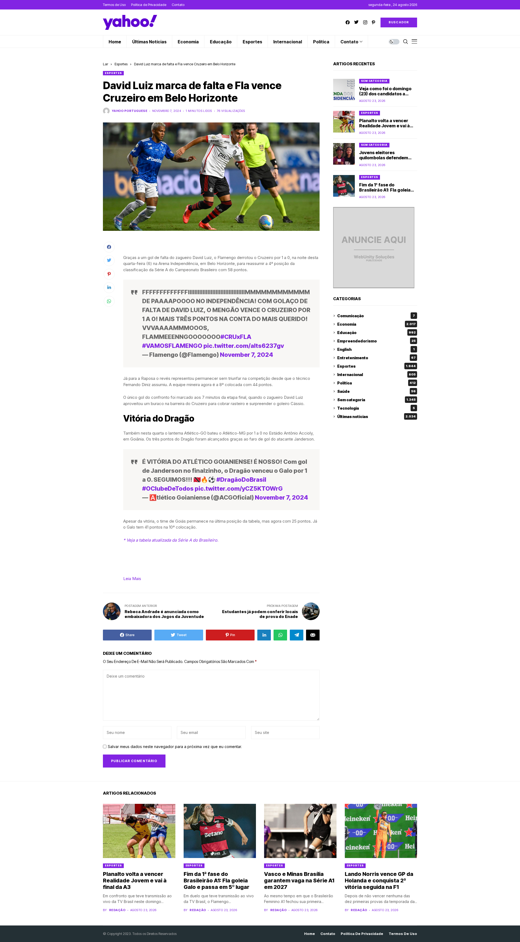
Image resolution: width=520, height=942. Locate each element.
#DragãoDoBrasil (241, 479)
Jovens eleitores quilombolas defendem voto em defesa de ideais (385, 158)
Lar (105, 64)
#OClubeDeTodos (168, 488)
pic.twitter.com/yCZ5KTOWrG (239, 488)
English (376, 349)
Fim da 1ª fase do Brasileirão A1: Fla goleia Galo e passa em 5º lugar (385, 190)
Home (309, 934)
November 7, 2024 (246, 354)
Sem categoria (374, 80)
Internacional (376, 374)
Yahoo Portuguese (129, 111)
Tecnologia (376, 408)
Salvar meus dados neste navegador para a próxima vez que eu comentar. (175, 746)
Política (376, 383)
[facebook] (348, 22)
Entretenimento (376, 357)
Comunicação (376, 315)
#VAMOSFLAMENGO (172, 345)
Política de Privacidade (362, 934)
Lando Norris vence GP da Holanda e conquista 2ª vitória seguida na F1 (379, 880)
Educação (376, 332)
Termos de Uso (403, 934)
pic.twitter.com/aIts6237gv (243, 345)
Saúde (376, 391)
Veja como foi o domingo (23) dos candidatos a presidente (385, 94)
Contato (327, 934)
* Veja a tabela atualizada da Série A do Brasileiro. (170, 540)
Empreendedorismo (376, 341)
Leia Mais (132, 578)
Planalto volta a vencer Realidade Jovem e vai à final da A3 (384, 126)
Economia (376, 324)
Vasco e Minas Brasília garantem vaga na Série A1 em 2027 (299, 880)
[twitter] (356, 22)
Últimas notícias (376, 416)
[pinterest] (373, 22)
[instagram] (365, 22)
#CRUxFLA (235, 336)
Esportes (121, 64)
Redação (117, 910)
